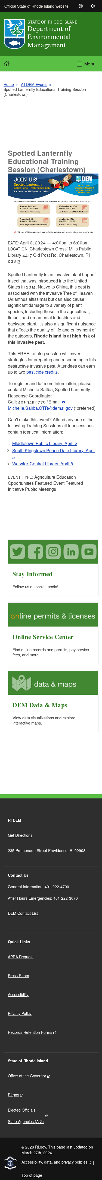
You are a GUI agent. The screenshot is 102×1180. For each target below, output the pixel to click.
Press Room (18, 975)
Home (9, 84)
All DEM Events (34, 84)
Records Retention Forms (30, 1032)
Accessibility (18, 994)
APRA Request (20, 956)
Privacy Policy (20, 1013)
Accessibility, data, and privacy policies (54, 1162)
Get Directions (20, 835)
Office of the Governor (27, 1075)
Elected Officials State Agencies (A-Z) (26, 1115)
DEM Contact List (23, 913)
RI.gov (13, 1094)
